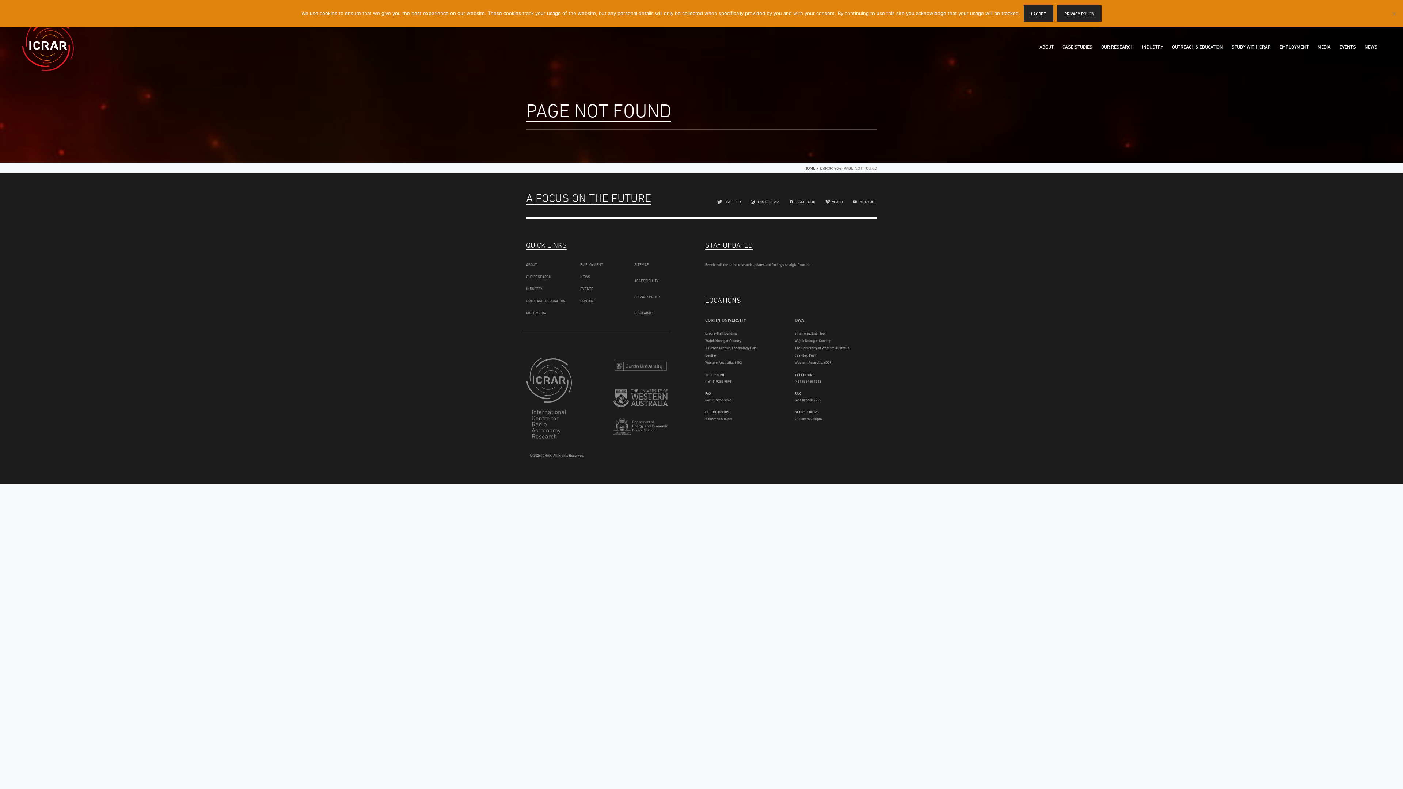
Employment (1294, 47)
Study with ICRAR (1251, 47)
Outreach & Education (1197, 47)
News (1371, 47)
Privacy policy (1079, 13)
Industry (1152, 47)
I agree (1038, 13)
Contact (587, 300)
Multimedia (536, 312)
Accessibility (646, 280)
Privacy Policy (647, 296)
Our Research (1117, 47)
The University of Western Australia (640, 399)
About (1046, 47)
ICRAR (48, 45)
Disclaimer (644, 312)
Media (1324, 47)
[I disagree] (1394, 13)
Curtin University (640, 366)
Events (1347, 47)
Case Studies (1077, 47)
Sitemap (641, 264)
